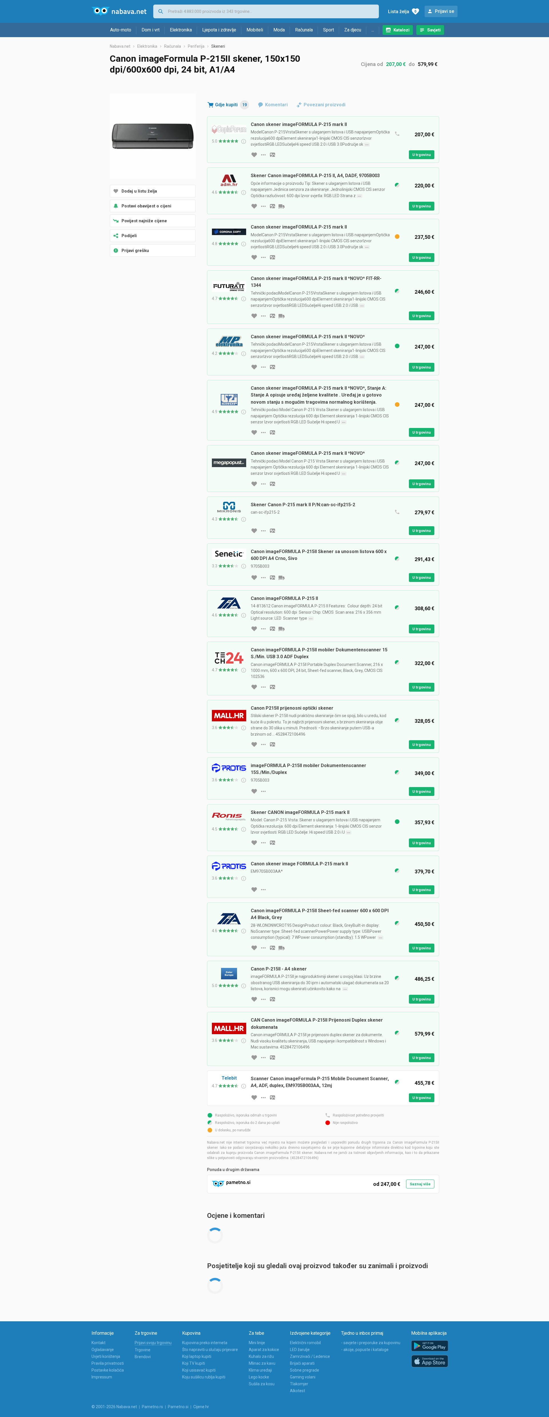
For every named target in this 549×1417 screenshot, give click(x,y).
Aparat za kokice (264, 1349)
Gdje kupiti (231, 104)
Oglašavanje (103, 1349)
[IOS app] (429, 1361)
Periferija (196, 46)
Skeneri (218, 46)
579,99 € (427, 64)
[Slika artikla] (272, 154)
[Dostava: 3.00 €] (281, 316)
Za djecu (352, 30)
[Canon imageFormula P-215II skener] (153, 136)
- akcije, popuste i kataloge (365, 1349)
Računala (304, 30)
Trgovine (142, 1350)
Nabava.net (120, 46)
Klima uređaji (260, 1370)
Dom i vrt (151, 30)
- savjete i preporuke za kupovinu (370, 1342)
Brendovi (143, 1356)
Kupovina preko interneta (204, 1342)
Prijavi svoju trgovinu (153, 1342)
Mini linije (257, 1342)
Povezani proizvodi (324, 104)
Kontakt (99, 1342)
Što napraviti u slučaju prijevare (210, 1349)
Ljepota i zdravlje (219, 30)
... (372, 30)
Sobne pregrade (304, 1370)
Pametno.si (178, 1406)
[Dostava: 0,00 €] (281, 628)
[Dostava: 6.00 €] (281, 206)
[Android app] (429, 1346)
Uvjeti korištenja (106, 1356)
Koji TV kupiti (193, 1363)
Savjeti (434, 30)
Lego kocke (259, 1377)
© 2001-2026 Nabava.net (114, 1406)
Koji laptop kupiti (196, 1356)
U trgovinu (421, 155)
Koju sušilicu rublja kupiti (203, 1377)
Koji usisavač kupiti (199, 1370)
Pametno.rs (152, 1406)
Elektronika (181, 30)
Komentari (276, 104)
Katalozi (401, 30)
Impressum (102, 1377)
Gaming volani (302, 1377)
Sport (328, 30)
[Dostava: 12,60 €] (281, 577)
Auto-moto (120, 30)
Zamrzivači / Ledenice (310, 1356)
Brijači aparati (302, 1363)
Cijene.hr (201, 1406)
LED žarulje (300, 1349)
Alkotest (297, 1390)
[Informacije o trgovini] (263, 154)
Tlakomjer (299, 1384)
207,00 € (396, 64)
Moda (279, 30)
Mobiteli (254, 30)
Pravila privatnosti (108, 1363)
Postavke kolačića (108, 1370)
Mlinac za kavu (262, 1363)
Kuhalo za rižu (261, 1356)
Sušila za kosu (261, 1384)
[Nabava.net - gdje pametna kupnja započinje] (119, 11)
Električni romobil (305, 1342)
